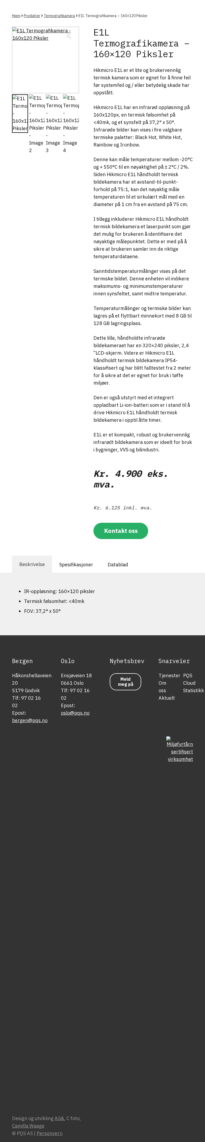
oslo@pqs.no (75, 713)
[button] (69, 36)
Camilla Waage (28, 1126)
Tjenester (169, 675)
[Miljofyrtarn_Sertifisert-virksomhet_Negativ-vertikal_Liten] (179, 936)
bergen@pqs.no (30, 720)
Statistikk (193, 690)
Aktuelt (167, 698)
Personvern (49, 1133)
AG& (59, 1118)
